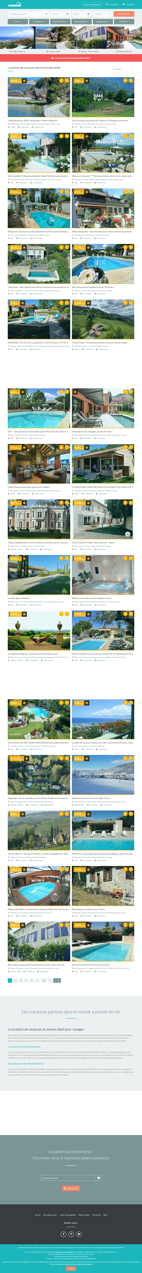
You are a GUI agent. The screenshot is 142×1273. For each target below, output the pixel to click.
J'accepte (71, 1268)
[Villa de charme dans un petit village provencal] (103, 575)
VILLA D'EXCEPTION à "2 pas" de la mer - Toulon (93, 542)
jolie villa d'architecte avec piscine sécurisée (91, 965)
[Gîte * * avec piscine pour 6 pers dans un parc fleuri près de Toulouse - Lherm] (39, 408)
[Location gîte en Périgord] (39, 575)
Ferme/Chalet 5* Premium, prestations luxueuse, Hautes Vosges (99, 342)
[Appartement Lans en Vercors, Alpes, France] (103, 775)
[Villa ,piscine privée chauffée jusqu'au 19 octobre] (103, 264)
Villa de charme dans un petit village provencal (91, 598)
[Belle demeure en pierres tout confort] (103, 886)
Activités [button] (123, 21)
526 (43, 980)
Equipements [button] (102, 21)
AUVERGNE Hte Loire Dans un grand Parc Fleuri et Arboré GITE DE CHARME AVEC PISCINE (48, 342)
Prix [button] (17, 21)
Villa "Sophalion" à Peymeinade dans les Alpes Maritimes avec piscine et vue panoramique (46, 176)
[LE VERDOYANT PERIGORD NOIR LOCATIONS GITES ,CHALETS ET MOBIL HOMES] (103, 464)
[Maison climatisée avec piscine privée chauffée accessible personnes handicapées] (103, 630)
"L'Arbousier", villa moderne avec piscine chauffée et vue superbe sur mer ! (39, 287)
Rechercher (125, 14)
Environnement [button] (81, 21)
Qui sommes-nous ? (50, 1215)
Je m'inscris (72, 1188)
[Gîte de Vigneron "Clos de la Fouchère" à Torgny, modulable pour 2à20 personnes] (39, 830)
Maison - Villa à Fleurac (54, 51)
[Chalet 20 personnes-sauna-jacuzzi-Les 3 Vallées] (39, 464)
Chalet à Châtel (19, 51)
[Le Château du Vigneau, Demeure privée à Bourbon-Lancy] (39, 630)
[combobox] (103, 14)
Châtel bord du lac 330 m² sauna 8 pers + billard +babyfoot (32, 120)
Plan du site (96, 1215)
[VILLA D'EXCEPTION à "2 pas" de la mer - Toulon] (103, 519)
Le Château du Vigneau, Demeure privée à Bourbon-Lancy (33, 653)
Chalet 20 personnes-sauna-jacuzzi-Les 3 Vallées (29, 487)
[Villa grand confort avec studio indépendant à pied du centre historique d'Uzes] (39, 208)
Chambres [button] (38, 21)
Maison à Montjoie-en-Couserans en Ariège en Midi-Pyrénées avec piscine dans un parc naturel (49, 909)
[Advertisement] (71, 369)
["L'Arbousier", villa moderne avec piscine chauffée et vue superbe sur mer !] (39, 264)
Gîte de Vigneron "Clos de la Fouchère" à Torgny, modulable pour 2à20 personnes (42, 853)
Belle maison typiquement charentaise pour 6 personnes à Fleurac (36, 965)
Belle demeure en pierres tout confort (88, 909)
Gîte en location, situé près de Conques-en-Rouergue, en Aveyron (100, 120)
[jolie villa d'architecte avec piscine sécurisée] (103, 941)
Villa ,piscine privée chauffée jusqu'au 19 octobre (93, 287)
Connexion (130, 4)
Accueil (37, 1215)
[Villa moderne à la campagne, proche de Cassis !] (88, 37)
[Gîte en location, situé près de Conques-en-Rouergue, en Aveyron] (103, 97)
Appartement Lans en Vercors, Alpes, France (91, 798)
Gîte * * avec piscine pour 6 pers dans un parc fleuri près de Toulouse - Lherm (40, 431)
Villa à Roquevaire (90, 51)
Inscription (114, 4)
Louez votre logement (91, 4)
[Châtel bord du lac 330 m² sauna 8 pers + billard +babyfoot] (18, 37)
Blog (105, 1215)
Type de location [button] (60, 21)
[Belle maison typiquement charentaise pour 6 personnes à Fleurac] (53, 37)
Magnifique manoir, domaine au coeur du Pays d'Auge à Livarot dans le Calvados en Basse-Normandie (51, 798)
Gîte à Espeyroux (125, 51)
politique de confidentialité (64, 1252)
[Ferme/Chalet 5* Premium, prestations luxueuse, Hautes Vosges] (103, 319)
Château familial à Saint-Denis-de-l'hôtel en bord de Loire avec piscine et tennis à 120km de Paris (49, 542)
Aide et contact (84, 1215)
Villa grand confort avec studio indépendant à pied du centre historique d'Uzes (41, 231)
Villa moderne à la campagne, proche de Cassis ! (92, 431)
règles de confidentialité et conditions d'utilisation (74, 1264)
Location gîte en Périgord (19, 598)
